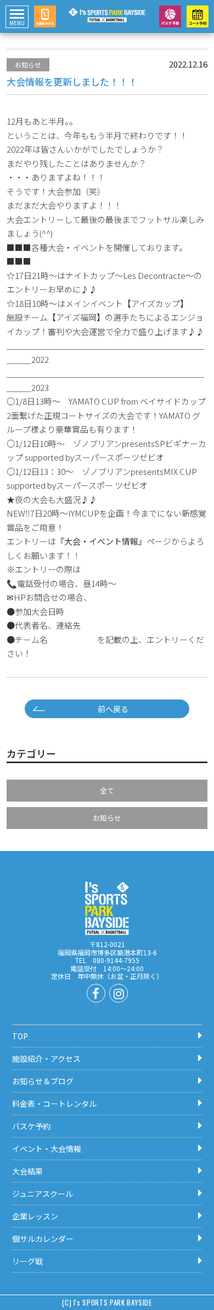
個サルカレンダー (43, 1238)
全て (107, 790)
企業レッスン (35, 1216)
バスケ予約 (31, 1126)
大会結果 (27, 1171)
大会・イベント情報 (101, 541)
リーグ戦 (27, 1261)
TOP (20, 1036)
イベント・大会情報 (46, 1148)
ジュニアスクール (42, 1193)
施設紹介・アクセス (46, 1058)
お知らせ (28, 64)
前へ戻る (117, 708)
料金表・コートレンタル (54, 1103)
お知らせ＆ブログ (43, 1081)
